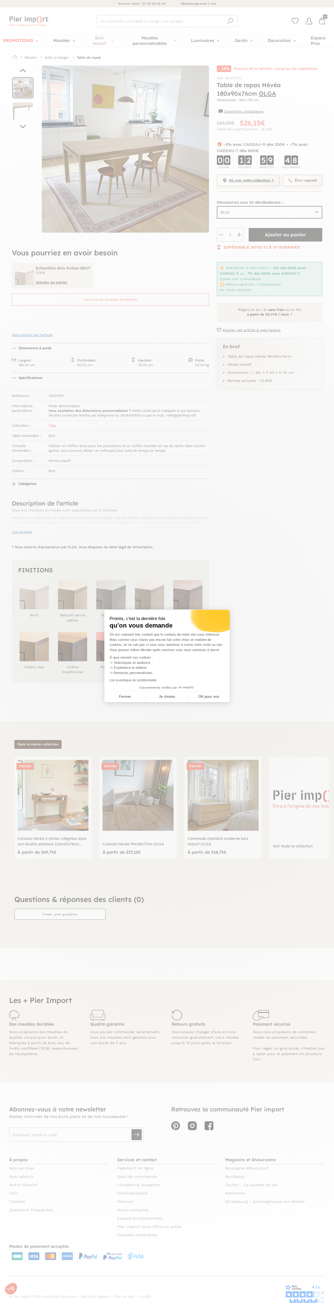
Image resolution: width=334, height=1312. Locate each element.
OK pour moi (208, 696)
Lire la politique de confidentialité (133, 680)
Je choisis (167, 696)
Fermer (125, 696)
